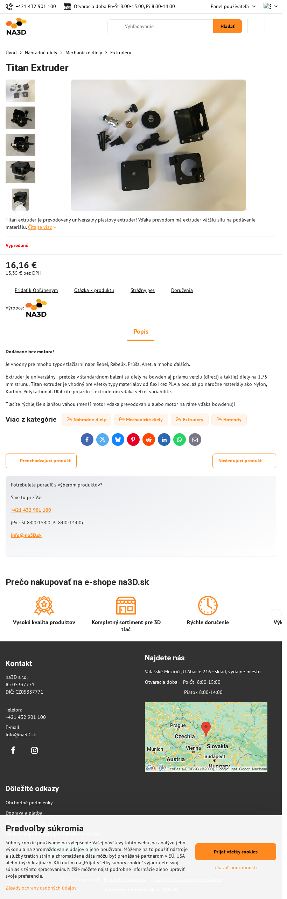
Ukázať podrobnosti (236, 867)
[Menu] (273, 26)
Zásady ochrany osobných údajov (41, 888)
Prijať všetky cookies (236, 852)
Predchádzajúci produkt (45, 460)
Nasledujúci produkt (240, 460)
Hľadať (227, 26)
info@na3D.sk (26, 535)
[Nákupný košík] (256, 26)
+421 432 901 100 (31, 510)
